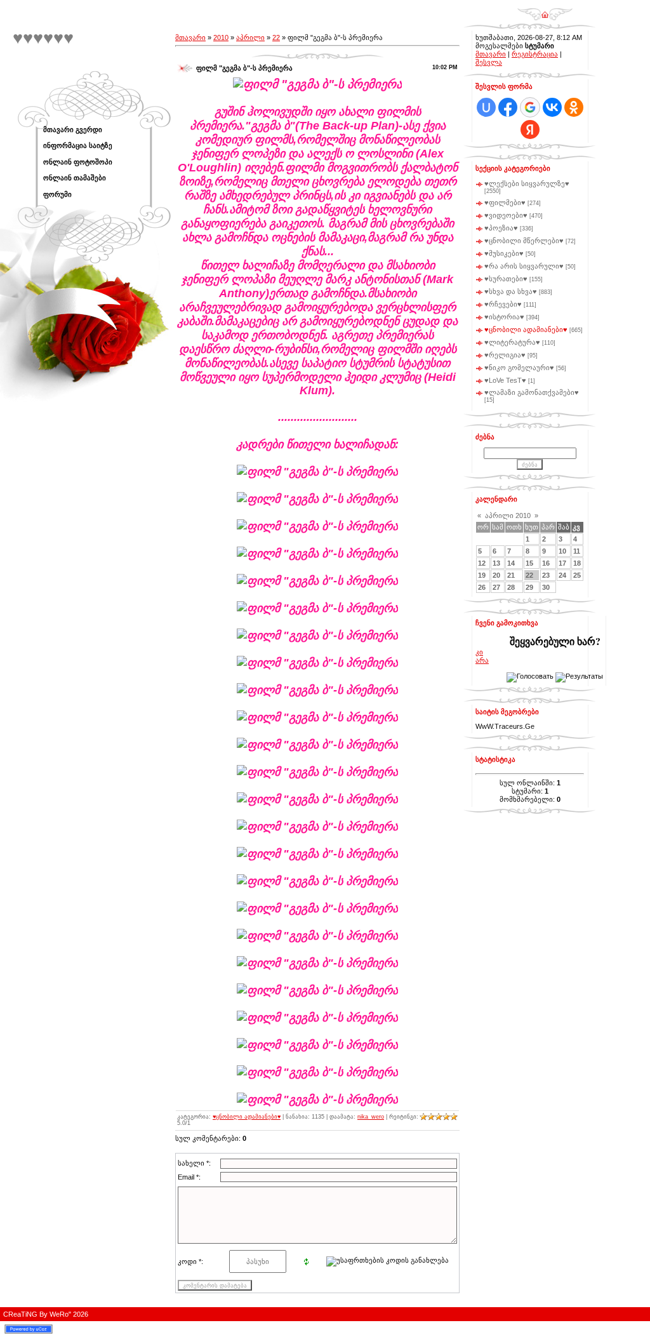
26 (482, 587)
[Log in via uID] (486, 107)
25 (577, 575)
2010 (221, 37)
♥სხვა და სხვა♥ (510, 291)
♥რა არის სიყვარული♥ (524, 266)
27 (496, 587)
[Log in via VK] (552, 107)
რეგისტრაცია (535, 54)
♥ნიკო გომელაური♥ (519, 367)
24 (562, 575)
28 (511, 587)
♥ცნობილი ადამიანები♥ (247, 1117)
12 (482, 563)
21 (511, 575)
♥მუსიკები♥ (504, 253)
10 (562, 551)
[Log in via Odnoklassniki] (573, 107)
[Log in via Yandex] (530, 129)
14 (511, 563)
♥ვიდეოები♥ (505, 215)
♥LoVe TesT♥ (505, 380)
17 (562, 563)
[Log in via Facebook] (507, 107)
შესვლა (488, 62)
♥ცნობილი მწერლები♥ (524, 240)
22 (276, 37)
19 (482, 575)
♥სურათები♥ (505, 279)
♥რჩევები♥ (503, 304)
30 (546, 587)
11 (576, 551)
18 (577, 563)
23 (546, 575)
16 (546, 563)
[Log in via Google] (530, 107)
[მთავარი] (545, 10)
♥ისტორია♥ (504, 317)
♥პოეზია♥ (501, 228)
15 (529, 563)
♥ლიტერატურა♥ (512, 342)
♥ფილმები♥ (505, 202)
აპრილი (250, 37)
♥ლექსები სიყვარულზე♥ (526, 183)
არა (482, 660)
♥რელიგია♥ (505, 355)
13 (496, 563)
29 (529, 587)
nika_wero (370, 1117)
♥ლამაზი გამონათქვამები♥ (531, 392)
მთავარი (190, 37)
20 (496, 575)
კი (479, 652)
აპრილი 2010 (508, 515)
